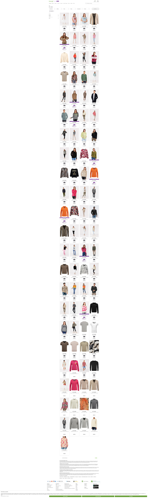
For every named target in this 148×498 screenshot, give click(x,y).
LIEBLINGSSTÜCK (72, 476)
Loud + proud (61, 476)
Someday (61, 478)
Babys (76, 485)
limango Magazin (49, 486)
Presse (48, 489)
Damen (76, 487)
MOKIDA (92, 476)
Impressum (57, 488)
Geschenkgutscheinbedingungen (60, 490)
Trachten (77, 490)
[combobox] (92, 3)
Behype (68, 476)
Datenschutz (57, 486)
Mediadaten (48, 490)
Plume (63, 478)
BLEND (66, 478)
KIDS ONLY (68, 478)
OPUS (89, 476)
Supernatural (65, 476)
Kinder (76, 486)
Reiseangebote (86, 488)
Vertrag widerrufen (67, 487)
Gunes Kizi (76, 476)
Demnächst (85, 485)
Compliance (57, 487)
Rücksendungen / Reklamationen (68, 485)
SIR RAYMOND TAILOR (85, 476)
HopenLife (80, 476)
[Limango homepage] (51, 1)
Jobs (47, 488)
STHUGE (95, 476)
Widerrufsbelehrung (58, 485)
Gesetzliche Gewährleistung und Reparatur (70, 488)
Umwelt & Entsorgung (67, 486)
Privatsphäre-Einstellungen (59, 489)
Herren (76, 488)
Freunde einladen (49, 485)
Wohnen (77, 489)
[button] (98, 1)
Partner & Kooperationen (50, 487)
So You (72, 478)
